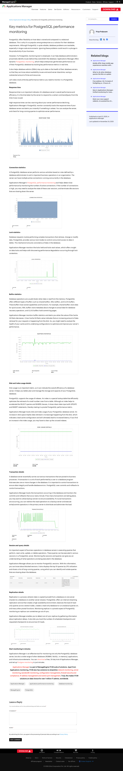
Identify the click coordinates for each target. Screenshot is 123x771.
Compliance (68, 758)
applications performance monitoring (42, 683)
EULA (36, 758)
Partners (99, 2)
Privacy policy (80, 758)
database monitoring (65, 683)
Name (11, 727)
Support (95, 9)
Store (94, 2)
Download (109, 9)
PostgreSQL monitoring (25, 62)
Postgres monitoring (25, 662)
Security (58, 758)
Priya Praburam (102, 32)
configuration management (49, 673)
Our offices (71, 761)
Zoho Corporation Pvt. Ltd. (58, 766)
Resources (75, 9)
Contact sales (60, 761)
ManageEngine (15, 690)
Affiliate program (36, 761)
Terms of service (47, 758)
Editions (66, 9)
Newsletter (48, 761)
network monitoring (65, 670)
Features (43, 9)
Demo (50, 9)
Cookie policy (93, 758)
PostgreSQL (29, 690)
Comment (12, 711)
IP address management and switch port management (40, 676)
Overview (35, 9)
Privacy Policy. (64, 734)
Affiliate (105, 2)
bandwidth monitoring (30, 673)
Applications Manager (21, 667)
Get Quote (58, 9)
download (41, 659)
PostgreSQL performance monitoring (41, 183)
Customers (87, 9)
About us (28, 758)
